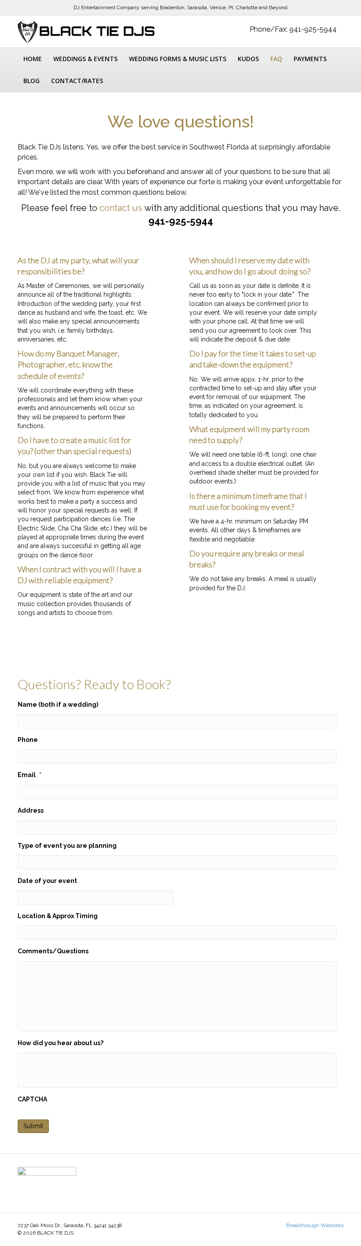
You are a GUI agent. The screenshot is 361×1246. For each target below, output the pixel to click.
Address (31, 810)
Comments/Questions (53, 951)
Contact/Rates (77, 80)
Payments (310, 58)
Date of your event (47, 880)
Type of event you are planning (67, 845)
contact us (120, 208)
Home (32, 58)
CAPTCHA (32, 1099)
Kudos (248, 58)
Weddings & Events (85, 58)
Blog (31, 80)
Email (29, 774)
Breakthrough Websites (314, 1225)
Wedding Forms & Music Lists (177, 58)
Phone (28, 739)
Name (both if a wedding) (58, 704)
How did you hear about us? (60, 1042)
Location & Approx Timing (58, 915)
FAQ (276, 58)
